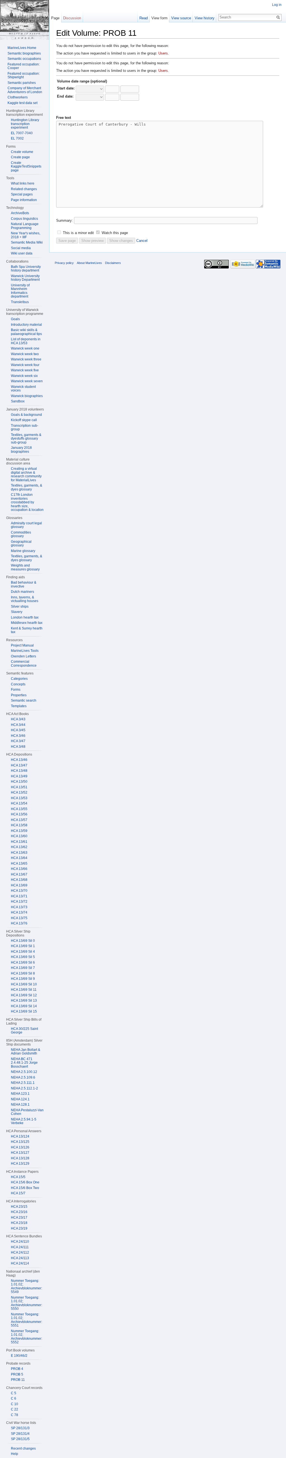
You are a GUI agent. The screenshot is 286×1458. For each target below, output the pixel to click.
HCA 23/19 (19, 1228)
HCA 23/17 (19, 1217)
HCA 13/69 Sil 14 (24, 1006)
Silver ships (19, 606)
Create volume (22, 152)
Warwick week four (25, 365)
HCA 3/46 (18, 736)
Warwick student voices (23, 389)
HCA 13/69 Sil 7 (23, 968)
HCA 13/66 (19, 869)
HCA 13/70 (19, 891)
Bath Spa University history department (26, 269)
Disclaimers (113, 263)
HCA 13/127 (20, 1153)
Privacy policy (64, 263)
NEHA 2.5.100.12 (24, 1072)
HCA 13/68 (19, 880)
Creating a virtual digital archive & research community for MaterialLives (26, 474)
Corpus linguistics (24, 219)
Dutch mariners (22, 592)
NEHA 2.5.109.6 (23, 1077)
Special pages (22, 194)
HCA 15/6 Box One (25, 1182)
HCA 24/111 (20, 1247)
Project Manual (22, 645)
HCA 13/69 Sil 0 (23, 941)
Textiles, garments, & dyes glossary (26, 487)
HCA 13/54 (19, 803)
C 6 (13, 1398)
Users (163, 53)
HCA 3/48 (18, 747)
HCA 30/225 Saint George (24, 1031)
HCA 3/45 (18, 730)
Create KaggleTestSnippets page (26, 166)
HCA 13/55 (19, 809)
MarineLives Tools (25, 651)
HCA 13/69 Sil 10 (24, 984)
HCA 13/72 (19, 901)
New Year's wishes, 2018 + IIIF (25, 235)
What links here (22, 183)
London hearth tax (25, 617)
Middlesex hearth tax (26, 623)
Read (143, 18)
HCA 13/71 (19, 896)
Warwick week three (26, 359)
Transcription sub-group (24, 427)
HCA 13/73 (19, 907)
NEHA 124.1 (20, 1099)
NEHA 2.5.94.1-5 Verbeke (23, 1121)
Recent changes (23, 1448)
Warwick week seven (27, 381)
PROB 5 (17, 1374)
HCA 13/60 (19, 836)
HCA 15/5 (18, 1177)
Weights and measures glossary (25, 567)
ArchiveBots (20, 213)
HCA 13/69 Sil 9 (23, 979)
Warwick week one (25, 348)
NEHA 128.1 (20, 1105)
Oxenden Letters (23, 656)
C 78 (14, 1415)
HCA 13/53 (19, 798)
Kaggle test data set (22, 103)
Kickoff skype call (24, 420)
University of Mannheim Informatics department (20, 291)
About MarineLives (89, 263)
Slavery (16, 612)
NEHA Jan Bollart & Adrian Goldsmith (25, 1052)
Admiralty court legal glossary (26, 525)
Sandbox (18, 401)
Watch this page (115, 233)
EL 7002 (17, 138)
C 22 (14, 1409)
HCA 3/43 (18, 719)
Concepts (18, 684)
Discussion (72, 18)
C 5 (13, 1393)
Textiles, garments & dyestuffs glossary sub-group (26, 438)
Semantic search (23, 700)
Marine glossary (23, 551)
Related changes (24, 189)
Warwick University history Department (25, 278)
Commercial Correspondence (24, 663)
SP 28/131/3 (20, 1428)
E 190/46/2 (19, 1356)
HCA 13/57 (19, 820)
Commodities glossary (21, 534)
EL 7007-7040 (22, 133)
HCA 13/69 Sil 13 (24, 1000)
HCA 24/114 (20, 1263)
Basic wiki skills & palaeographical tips (26, 332)
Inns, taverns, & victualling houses (24, 599)
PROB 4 (17, 1369)
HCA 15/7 (18, 1193)
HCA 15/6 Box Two (25, 1188)
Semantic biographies (24, 53)
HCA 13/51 (19, 787)
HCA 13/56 (19, 814)
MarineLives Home (22, 48)
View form (159, 18)
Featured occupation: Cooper (24, 66)
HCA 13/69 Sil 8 (23, 973)
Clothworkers (18, 97)
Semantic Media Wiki (27, 242)
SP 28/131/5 (20, 1439)
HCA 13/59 (19, 831)
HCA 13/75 (19, 918)
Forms (15, 690)
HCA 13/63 (19, 853)
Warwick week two (25, 354)
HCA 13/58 (19, 825)
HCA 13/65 (19, 863)
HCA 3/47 (18, 741)
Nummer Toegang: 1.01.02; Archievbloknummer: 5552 (26, 1336)
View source (181, 18)
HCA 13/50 (19, 782)
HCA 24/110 (20, 1242)
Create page (20, 157)
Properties (19, 695)
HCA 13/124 (20, 1136)
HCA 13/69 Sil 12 (24, 995)
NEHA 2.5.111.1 (23, 1083)
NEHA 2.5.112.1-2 (24, 1088)
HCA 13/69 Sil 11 (24, 990)
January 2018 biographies (21, 450)
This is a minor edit (78, 233)
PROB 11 (18, 1380)
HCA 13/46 (19, 760)
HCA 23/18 (19, 1223)
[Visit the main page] (24, 20)
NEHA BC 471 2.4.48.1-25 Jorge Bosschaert (24, 1062)
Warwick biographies (27, 396)
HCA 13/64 (19, 858)
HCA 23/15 (19, 1207)
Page (55, 18)
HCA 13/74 (19, 912)
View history (204, 18)
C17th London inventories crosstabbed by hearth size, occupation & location (27, 502)
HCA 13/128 (20, 1158)
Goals (15, 319)
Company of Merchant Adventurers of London (25, 90)
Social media (21, 248)
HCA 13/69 (19, 885)
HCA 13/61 (19, 842)
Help (14, 1454)
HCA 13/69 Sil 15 (24, 1011)
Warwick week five (25, 370)
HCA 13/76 (19, 923)
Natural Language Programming (25, 226)
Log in (277, 5)
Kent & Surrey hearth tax (26, 630)
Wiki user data (21, 253)
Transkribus (20, 302)
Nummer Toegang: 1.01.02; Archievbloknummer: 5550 (26, 1303)
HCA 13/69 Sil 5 (23, 957)
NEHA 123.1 (20, 1094)
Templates (19, 706)
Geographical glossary (21, 544)
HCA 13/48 (19, 771)
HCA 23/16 (19, 1212)
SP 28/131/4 (20, 1434)
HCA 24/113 (20, 1258)
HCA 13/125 (20, 1142)
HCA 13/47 (19, 765)
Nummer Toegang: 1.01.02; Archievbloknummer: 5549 (26, 1286)
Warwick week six (24, 376)
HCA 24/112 (20, 1252)
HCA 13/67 (19, 874)
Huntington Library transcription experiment (25, 123)
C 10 (14, 1404)
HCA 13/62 (19, 847)
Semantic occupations (24, 59)
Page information (24, 200)
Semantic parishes (22, 83)
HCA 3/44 (18, 725)
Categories (19, 679)
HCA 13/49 (19, 776)
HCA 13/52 (19, 792)
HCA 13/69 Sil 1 (23, 946)
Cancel (141, 241)
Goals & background (26, 415)
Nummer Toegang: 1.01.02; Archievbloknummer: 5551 (26, 1320)
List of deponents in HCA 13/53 (25, 341)
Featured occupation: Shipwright (24, 75)
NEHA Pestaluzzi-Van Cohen (27, 1112)
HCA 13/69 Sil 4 (23, 952)
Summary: (64, 220)
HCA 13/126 (20, 1147)
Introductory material (26, 325)
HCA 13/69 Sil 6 (23, 962)
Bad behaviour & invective (23, 584)
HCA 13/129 (20, 1164)
